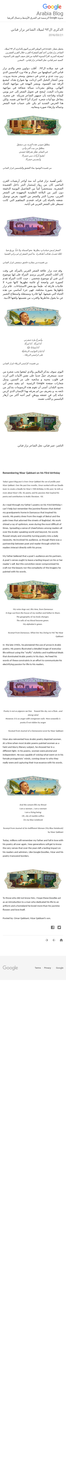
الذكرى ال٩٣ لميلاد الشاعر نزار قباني (37, 29)
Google (58, 968)
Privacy (47, 968)
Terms (38, 968)
